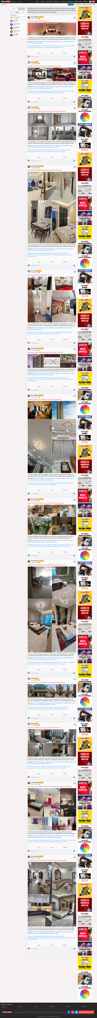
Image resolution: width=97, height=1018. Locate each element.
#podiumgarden (41, 546)
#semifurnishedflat (70, 46)
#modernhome (66, 546)
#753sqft (59, 766)
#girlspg (43, 332)
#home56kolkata (39, 47)
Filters (17, 12)
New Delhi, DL (52, 1006)
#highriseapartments (33, 938)
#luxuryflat (48, 483)
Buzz (38, 1)
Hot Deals (63, 1)
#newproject (69, 254)
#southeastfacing (40, 92)
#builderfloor (51, 150)
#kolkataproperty (58, 47)
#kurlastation (69, 379)
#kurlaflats (41, 377)
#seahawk (30, 483)
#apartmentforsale (59, 92)
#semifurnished (70, 91)
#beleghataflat (37, 46)
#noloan (63, 151)
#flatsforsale (62, 379)
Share (65, 53)
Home (71, 4)
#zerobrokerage (43, 254)
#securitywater (56, 151)
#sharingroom (49, 332)
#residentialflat (50, 546)
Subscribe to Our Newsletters (87, 1012)
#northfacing (56, 709)
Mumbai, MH (84, 1006)
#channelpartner (32, 380)
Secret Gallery (35, 17)
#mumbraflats (48, 253)
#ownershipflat (56, 91)
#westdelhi (63, 768)
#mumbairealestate (55, 377)
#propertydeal (63, 841)
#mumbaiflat (55, 483)
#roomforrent (56, 334)
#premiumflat (62, 544)
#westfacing (31, 484)
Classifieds (71, 1)
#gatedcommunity (32, 664)
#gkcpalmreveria (32, 253)
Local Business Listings (90, 4)
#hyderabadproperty (45, 840)
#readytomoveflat (60, 46)
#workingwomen (47, 334)
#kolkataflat (45, 46)
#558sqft (63, 91)
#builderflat (53, 484)
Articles (43, 1)
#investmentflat (40, 709)
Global (19, 1)
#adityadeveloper (32, 379)
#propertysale (58, 546)
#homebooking (32, 256)
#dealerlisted (48, 151)
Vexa (32, 62)
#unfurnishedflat (66, 150)
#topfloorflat (48, 709)
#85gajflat (57, 707)
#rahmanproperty (40, 151)
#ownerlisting (55, 841)
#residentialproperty (61, 938)
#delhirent (69, 332)
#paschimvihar (37, 707)
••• (75, 17)
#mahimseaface (37, 662)
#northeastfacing (40, 768)
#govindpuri (31, 332)
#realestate (31, 840)
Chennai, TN (35, 1006)
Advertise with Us (24, 1012)
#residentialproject (64, 253)
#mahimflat (36, 483)
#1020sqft (58, 150)
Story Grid (33, 271)
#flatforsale (51, 46)
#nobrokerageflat (49, 47)
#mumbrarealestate (60, 254)
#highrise (71, 483)
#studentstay (39, 334)
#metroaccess (31, 841)
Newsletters (63, 1012)
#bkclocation (47, 664)
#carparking (38, 484)
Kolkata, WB (68, 1006)
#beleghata (42, 91)
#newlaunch (64, 377)
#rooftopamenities (42, 379)
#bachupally (54, 936)
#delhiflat (51, 707)
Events (57, 1)
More (86, 1)
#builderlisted (49, 92)
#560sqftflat (31, 47)
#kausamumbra (41, 253)
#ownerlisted (49, 768)
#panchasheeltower (33, 377)
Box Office (50, 1)
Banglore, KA (20, 1006)
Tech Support (55, 1012)
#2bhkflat (30, 46)
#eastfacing (61, 936)
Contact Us (48, 1012)
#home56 (35, 91)
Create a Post (79, 4)
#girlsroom (37, 332)
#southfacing (31, 151)
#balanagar (73, 840)
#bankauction (44, 707)
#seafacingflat (46, 662)
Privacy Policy (40, 1012)
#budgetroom (31, 334)
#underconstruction (33, 254)
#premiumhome (45, 484)
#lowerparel (54, 664)
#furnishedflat (57, 332)
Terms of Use (33, 1012)
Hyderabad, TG (4, 1007)
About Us (16, 1012)
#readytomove (31, 92)
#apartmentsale (40, 841)
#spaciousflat (69, 544)
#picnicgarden (37, 150)
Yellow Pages (79, 1)
